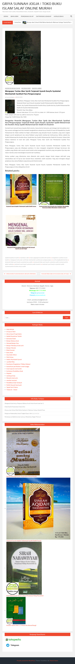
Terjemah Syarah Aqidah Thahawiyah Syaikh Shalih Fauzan (23, 540)
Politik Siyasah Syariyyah (14, 385)
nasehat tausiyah (11, 380)
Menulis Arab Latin (12, 378)
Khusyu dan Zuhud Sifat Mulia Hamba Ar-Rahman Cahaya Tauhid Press (35, 22)
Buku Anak (9, 352)
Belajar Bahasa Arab (12, 341)
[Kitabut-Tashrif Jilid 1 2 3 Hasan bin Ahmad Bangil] (16, 610)
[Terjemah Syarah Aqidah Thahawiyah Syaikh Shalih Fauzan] (38, 508)
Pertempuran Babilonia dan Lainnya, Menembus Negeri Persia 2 (23, 417)
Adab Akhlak (10, 329)
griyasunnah (40, 293)
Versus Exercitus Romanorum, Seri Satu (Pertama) (21, 273)
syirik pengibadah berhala (60, 260)
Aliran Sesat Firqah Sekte (14, 334)
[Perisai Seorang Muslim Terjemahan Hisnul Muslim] (23, 451)
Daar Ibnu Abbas (36, 88)
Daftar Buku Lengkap (43, 16)
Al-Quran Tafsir (11, 331)
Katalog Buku (58, 16)
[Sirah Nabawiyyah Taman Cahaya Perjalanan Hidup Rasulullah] (24, 568)
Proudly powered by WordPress (26, 660)
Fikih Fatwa (9, 357)
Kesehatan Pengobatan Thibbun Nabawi (18, 364)
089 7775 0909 (41, 290)
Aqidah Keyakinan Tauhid (12, 88)
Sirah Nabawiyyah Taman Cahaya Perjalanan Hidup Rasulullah (25, 595)
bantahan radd (24, 257)
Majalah (8, 373)
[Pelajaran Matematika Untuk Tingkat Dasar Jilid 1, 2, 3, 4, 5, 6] (61, 22)
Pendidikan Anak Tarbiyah (14, 382)
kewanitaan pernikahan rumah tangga (17, 366)
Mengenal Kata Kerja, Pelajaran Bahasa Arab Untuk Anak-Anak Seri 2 (24, 403)
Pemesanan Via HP (27, 16)
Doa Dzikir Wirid (11, 355)
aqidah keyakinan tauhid (12, 257)
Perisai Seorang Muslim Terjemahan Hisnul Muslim (21, 476)
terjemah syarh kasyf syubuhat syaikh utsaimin (28, 264)
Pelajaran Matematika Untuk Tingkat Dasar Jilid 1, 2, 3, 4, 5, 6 (22, 413)
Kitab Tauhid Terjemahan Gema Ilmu (15, 406)
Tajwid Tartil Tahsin (12, 387)
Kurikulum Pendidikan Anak (14, 371)
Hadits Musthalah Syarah (14, 359)
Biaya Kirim (14, 16)
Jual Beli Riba (10, 362)
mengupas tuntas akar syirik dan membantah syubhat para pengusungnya (30, 260)
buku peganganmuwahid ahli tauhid (40, 257)
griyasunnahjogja (9, 97)
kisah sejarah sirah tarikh (14, 369)
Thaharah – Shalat (11, 389)
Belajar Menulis (11, 348)
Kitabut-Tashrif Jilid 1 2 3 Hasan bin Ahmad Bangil (21, 625)
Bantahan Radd (26, 88)
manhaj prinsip (10, 376)
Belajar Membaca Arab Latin (15, 345)
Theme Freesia (54, 660)
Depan (6, 16)
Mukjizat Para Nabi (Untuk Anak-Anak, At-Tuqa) (55, 273)
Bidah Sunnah (10, 350)
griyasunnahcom (40, 295)
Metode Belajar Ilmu (12, 343)
